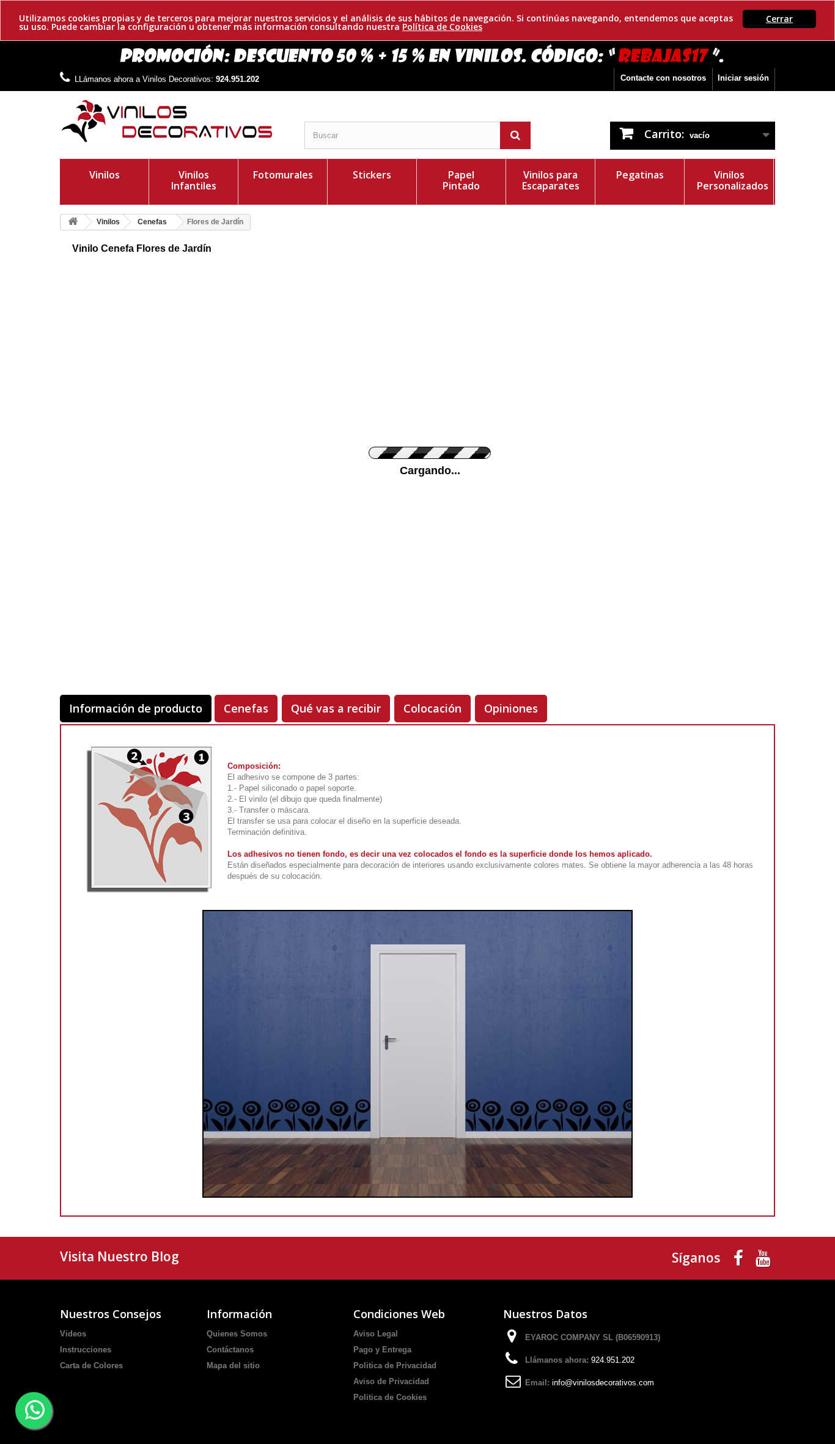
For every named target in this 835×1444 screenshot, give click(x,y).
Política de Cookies (442, 26)
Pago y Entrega (382, 1349)
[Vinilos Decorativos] (173, 121)
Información (239, 1314)
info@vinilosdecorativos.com (603, 1382)
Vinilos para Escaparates (550, 180)
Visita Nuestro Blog (119, 1256)
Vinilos (104, 174)
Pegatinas (640, 174)
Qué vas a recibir (336, 708)
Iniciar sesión (743, 77)
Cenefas (246, 708)
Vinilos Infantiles (193, 180)
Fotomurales (283, 174)
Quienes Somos (237, 1333)
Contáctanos (230, 1349)
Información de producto (135, 708)
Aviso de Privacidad (391, 1381)
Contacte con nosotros (663, 77)
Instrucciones (85, 1349)
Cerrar (779, 18)
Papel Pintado (461, 180)
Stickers (372, 174)
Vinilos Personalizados (732, 180)
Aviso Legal (375, 1333)
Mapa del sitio (233, 1365)
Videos (73, 1333)
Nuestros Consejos (110, 1314)
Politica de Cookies (390, 1397)
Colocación (432, 708)
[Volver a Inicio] (72, 222)
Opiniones (511, 708)
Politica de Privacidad (394, 1365)
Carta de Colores (91, 1365)
